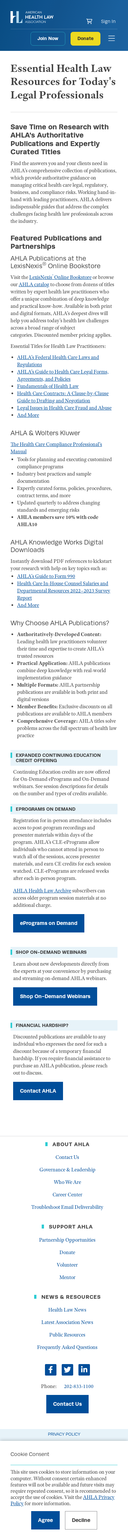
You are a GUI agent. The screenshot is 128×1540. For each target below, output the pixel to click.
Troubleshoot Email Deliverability (67, 1207)
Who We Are (67, 1182)
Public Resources (67, 1335)
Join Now (47, 38)
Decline (81, 1520)
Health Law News (67, 1310)
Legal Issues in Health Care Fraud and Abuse (64, 408)
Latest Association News (67, 1322)
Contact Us (67, 1157)
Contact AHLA (38, 1091)
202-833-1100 (79, 1386)
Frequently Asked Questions (67, 1347)
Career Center (67, 1194)
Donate (85, 38)
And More (28, 415)
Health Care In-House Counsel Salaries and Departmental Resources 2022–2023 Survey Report (63, 590)
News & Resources (71, 1297)
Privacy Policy (64, 1434)
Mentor (67, 1277)
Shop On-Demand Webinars (55, 996)
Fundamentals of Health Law (48, 386)
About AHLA (71, 1144)
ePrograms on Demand (48, 923)
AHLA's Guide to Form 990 (46, 576)
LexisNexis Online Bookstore (60, 277)
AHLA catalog (34, 284)
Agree (45, 1520)
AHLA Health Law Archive (42, 891)
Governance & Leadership (67, 1169)
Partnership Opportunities (67, 1240)
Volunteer (67, 1265)
